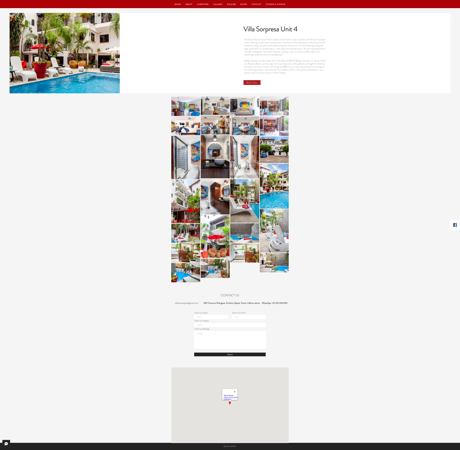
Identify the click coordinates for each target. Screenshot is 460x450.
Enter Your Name (200, 313)
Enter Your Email (238, 313)
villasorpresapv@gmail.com (186, 303)
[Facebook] (455, 225)
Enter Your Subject (201, 321)
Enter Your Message (201, 329)
